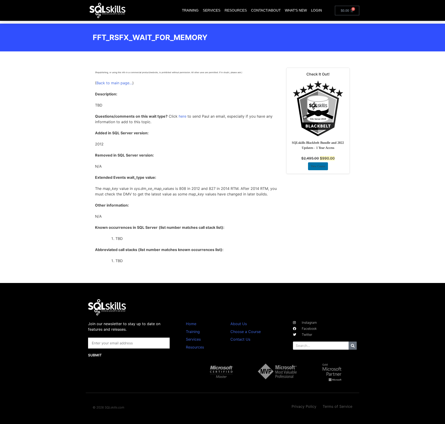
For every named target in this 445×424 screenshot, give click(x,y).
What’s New (296, 10)
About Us (238, 323)
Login (316, 10)
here (182, 116)
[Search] (353, 346)
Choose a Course (245, 331)
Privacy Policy (304, 406)
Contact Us (240, 339)
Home (191, 323)
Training (190, 10)
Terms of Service (337, 406)
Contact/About (266, 10)
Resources (236, 10)
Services (211, 10)
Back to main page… (114, 83)
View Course (318, 166)
